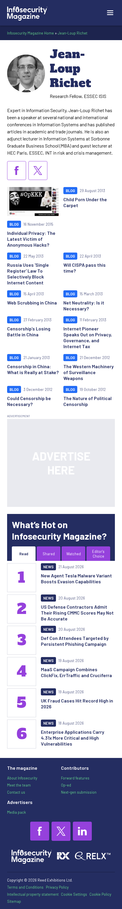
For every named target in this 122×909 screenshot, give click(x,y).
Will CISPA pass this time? (84, 267)
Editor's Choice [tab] (98, 553)
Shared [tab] (49, 553)
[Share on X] (37, 170)
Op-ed (66, 785)
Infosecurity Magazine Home (30, 33)
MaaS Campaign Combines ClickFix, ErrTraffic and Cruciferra (76, 672)
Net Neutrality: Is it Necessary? (83, 305)
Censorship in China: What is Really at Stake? (33, 369)
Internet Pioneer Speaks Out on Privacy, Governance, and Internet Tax (87, 337)
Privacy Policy (57, 887)
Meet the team (19, 785)
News (48, 566)
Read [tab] (23, 553)
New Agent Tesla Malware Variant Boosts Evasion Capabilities (76, 578)
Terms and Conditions (25, 887)
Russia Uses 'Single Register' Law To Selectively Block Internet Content (28, 273)
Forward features (75, 778)
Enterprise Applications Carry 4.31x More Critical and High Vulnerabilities (72, 737)
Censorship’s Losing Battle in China (28, 331)
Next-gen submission (79, 792)
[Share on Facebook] (16, 170)
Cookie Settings (74, 894)
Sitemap (14, 901)
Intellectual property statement (33, 894)
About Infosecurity (22, 778)
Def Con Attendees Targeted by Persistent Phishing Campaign (75, 641)
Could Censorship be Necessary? (29, 401)
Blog (14, 224)
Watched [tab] (73, 553)
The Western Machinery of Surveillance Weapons (88, 372)
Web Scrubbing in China (32, 302)
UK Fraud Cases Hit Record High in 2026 (77, 703)
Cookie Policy (100, 894)
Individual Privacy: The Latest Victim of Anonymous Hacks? (31, 239)
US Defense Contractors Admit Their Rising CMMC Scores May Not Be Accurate (77, 612)
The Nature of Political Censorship (87, 401)
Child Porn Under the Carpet (85, 202)
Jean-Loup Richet (72, 33)
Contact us (16, 792)
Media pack (16, 812)
